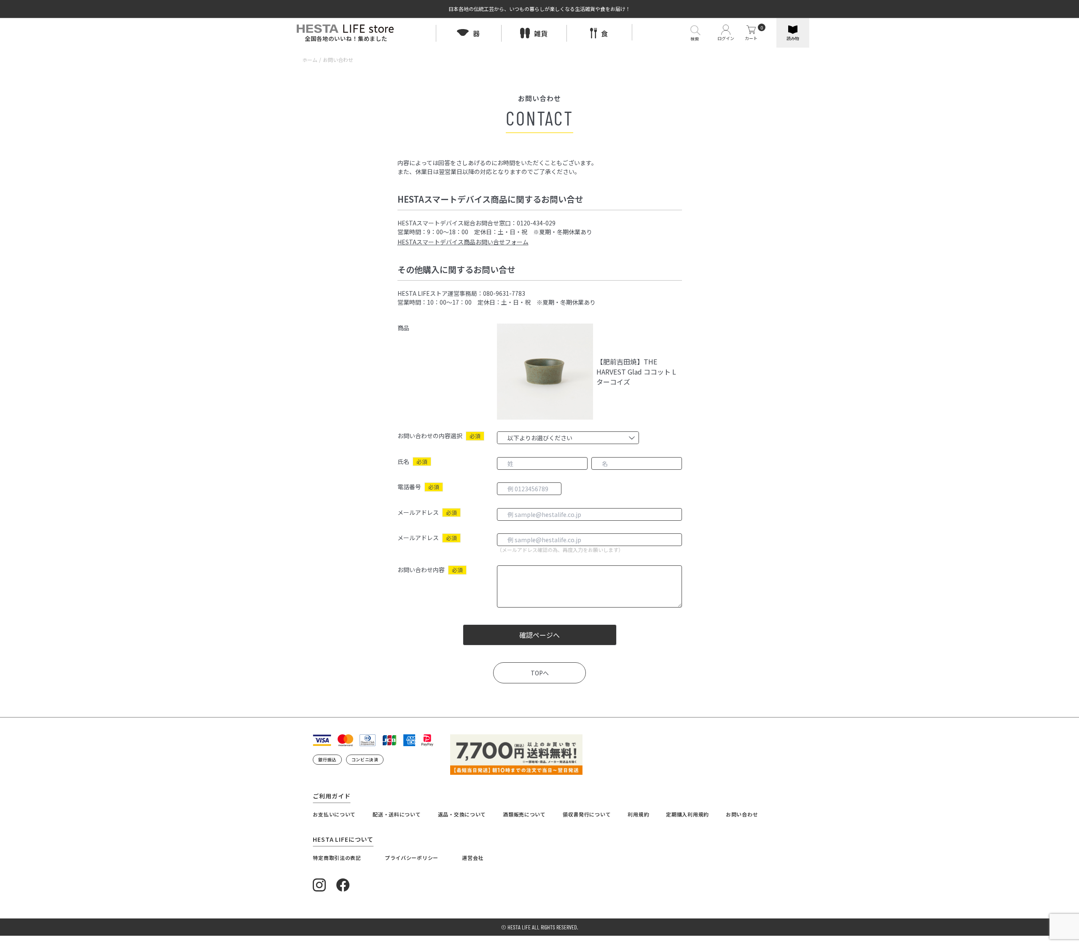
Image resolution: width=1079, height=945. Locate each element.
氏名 (403, 461)
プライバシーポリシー (411, 857)
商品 (403, 328)
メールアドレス (418, 512)
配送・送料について (397, 814)
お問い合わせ (742, 814)
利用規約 (638, 814)
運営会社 (472, 857)
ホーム (309, 59)
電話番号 (409, 486)
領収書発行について (587, 814)
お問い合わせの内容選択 (429, 435)
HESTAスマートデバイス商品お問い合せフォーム (463, 242)
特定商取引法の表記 (337, 857)
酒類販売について (524, 814)
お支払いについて (334, 814)
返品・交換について (462, 814)
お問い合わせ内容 (421, 569)
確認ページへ (539, 635)
